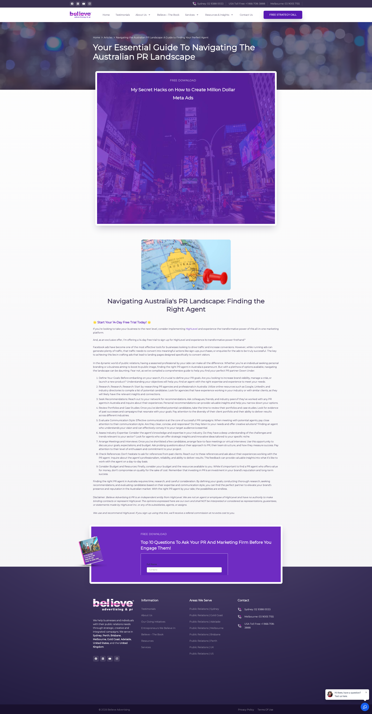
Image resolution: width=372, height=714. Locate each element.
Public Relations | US (201, 653)
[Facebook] (72, 3)
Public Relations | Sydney (204, 609)
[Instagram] (89, 3)
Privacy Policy (246, 709)
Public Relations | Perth (203, 641)
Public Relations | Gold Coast (206, 615)
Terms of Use (265, 709)
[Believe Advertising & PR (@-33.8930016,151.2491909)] (80, 14)
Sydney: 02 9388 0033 (257, 609)
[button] (149, 15)
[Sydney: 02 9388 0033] (241, 609)
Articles (108, 37)
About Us (146, 615)
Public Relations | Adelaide (204, 621)
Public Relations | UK (201, 647)
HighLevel (192, 329)
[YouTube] (83, 3)
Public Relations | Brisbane (204, 634)
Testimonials (148, 609)
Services (146, 647)
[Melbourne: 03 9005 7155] (241, 616)
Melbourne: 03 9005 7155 (259, 616)
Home (96, 37)
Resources (147, 641)
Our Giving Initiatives (153, 621)
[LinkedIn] (78, 3)
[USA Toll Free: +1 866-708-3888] (241, 626)
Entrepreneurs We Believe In (158, 628)
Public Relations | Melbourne (206, 628)
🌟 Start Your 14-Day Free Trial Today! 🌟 (122, 322)
